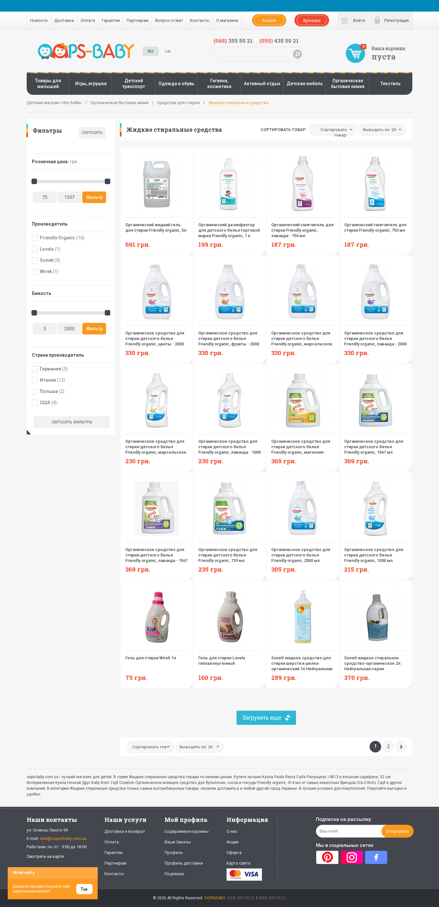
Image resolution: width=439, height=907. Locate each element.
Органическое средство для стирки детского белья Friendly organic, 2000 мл (300, 555)
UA (168, 51)
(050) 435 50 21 (272, 898)
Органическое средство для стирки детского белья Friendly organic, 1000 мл (373, 555)
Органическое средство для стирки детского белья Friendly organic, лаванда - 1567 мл (156, 555)
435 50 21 (279, 40)
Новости (39, 20)
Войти (359, 20)
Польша (49, 391)
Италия (48, 380)
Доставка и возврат (124, 831)
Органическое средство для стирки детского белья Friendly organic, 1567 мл (373, 447)
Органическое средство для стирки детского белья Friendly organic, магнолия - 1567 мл (300, 447)
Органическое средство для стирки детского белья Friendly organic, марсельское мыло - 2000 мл (301, 339)
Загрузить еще (261, 717)
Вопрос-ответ (169, 20)
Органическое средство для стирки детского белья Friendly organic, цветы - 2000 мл (154, 339)
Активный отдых (262, 83)
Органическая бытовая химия (347, 83)
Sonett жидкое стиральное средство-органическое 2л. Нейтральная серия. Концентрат (373, 663)
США (45, 402)
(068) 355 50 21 (241, 898)
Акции (269, 20)
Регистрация (396, 20)
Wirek (46, 271)
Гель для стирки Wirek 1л (150, 657)
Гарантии (111, 20)
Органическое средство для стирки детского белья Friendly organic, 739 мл (227, 555)
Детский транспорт (133, 83)
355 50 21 (233, 40)
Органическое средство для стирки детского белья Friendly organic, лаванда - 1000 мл (229, 447)
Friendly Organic (57, 237)
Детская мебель (305, 83)
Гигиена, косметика (219, 83)
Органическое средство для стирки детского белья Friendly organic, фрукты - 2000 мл (228, 339)
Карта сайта (238, 863)
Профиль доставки (184, 863)
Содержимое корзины (187, 831)
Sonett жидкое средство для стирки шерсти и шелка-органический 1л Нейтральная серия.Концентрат (301, 663)
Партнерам (137, 20)
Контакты (200, 20)
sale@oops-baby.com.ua (63, 838)
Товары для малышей (48, 83)
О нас (232, 831)
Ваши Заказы (178, 842)
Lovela (47, 249)
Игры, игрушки (91, 83)
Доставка (64, 20)
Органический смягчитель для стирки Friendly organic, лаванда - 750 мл (302, 230)
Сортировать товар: (284, 129)
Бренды (311, 20)
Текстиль (391, 83)
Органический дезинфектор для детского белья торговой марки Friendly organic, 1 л (229, 230)
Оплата (88, 20)
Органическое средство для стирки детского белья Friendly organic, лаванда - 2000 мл (375, 339)
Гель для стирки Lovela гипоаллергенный (221, 660)
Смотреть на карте (45, 856)
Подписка (174, 873)
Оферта (234, 852)
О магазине (227, 20)
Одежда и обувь (176, 83)
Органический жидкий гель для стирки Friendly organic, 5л (155, 227)
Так (84, 889)
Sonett (46, 260)
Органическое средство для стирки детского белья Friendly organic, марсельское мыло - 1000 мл (155, 447)
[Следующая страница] (401, 746)
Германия (50, 368)
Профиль (174, 852)
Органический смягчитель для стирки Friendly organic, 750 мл (375, 227)
